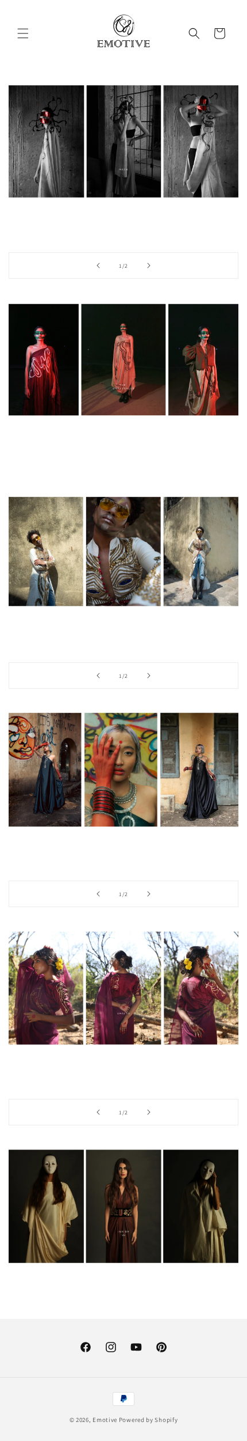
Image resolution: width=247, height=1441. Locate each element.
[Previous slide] (98, 265)
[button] (23, 33)
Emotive (104, 1420)
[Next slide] (148, 265)
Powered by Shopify (148, 1420)
